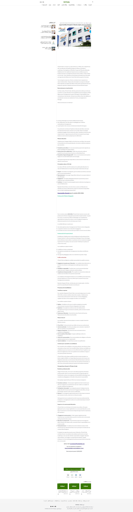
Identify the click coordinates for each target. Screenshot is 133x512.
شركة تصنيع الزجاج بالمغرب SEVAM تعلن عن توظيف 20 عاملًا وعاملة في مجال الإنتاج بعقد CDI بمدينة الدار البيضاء (45, 37)
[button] (92, 2)
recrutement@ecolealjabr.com (77, 444)
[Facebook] (43, 2)
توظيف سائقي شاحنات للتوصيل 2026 (46, 48)
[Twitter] (41, 2)
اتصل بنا (45, 500)
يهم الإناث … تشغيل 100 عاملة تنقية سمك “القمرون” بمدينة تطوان (74, 491)
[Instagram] (40, 2)
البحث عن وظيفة (86, 500)
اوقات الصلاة (75, 500)
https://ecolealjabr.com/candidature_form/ (74, 448)
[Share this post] (58, 48)
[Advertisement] (66, 13)
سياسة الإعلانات (57, 500)
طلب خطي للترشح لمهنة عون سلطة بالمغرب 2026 (46, 26)
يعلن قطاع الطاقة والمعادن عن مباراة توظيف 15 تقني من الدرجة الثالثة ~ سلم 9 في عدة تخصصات (63, 491)
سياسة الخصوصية (64, 500)
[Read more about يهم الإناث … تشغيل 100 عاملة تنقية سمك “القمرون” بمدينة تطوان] (74, 486)
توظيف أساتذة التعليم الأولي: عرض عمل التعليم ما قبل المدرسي (45, 42)
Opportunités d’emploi (63, 193)
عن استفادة (80, 500)
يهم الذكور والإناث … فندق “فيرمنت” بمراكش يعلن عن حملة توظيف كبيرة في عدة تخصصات (86, 491)
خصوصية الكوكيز (50, 500)
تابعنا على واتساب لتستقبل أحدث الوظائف (73, 469)
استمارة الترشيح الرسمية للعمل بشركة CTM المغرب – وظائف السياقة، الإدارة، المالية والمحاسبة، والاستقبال (45, 31)
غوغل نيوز (70, 500)
